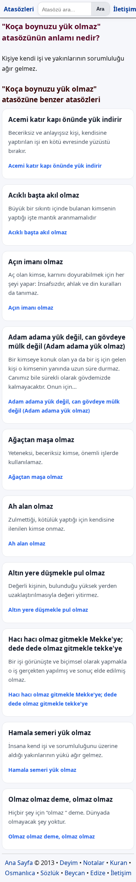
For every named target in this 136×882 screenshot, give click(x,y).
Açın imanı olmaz (30, 307)
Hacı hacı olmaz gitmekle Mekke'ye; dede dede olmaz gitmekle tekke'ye (62, 699)
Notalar (94, 863)
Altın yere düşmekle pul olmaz (48, 609)
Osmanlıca (20, 873)
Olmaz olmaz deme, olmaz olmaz (51, 836)
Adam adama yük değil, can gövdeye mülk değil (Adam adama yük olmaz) (64, 406)
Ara (100, 9)
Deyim (69, 863)
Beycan (75, 873)
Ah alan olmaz (26, 543)
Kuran (118, 863)
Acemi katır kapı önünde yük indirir (55, 165)
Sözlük (49, 873)
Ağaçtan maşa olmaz (35, 476)
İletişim (121, 873)
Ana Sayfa (19, 863)
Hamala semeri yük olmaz (42, 769)
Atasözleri (19, 9)
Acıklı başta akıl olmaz (37, 232)
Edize (97, 873)
